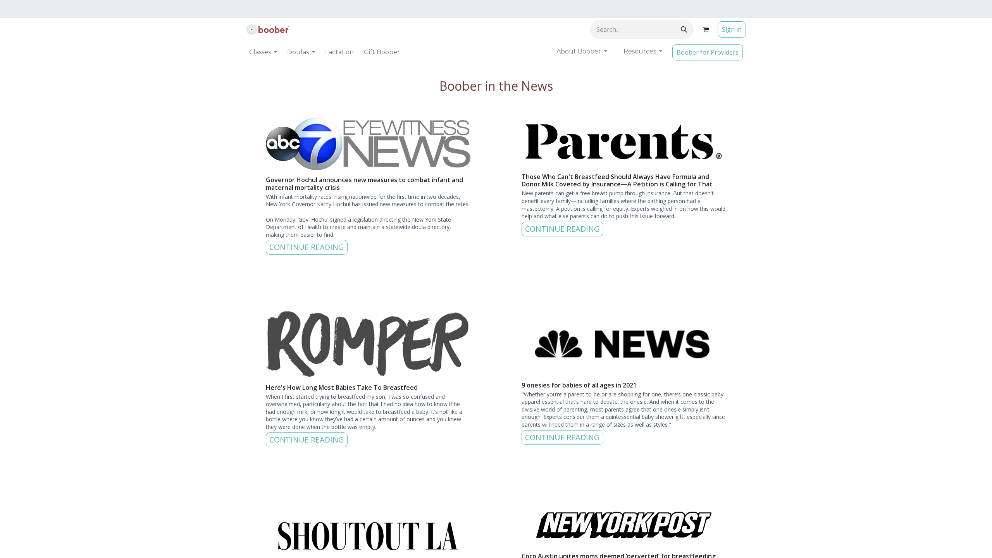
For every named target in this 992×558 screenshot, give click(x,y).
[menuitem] (339, 52)
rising (341, 196)
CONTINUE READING (306, 247)
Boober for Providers (708, 52)
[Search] (684, 29)
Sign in (732, 29)
